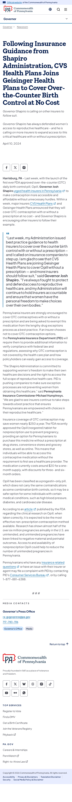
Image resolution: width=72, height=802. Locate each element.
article (30, 509)
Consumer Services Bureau (29, 575)
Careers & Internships (15, 749)
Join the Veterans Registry (17, 728)
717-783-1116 (10, 621)
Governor (9, 19)
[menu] (65, 9)
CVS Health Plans (43, 203)
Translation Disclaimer (51, 777)
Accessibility (9, 777)
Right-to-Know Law (14, 761)
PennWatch (9, 755)
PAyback (8, 734)
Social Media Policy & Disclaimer (28, 780)
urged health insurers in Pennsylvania (39, 191)
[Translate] (50, 9)
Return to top (57, 644)
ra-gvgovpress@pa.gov (16, 616)
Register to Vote (12, 711)
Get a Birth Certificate (15, 722)
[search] (58, 9)
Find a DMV (9, 716)
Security (6, 780)
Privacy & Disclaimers (28, 777)
